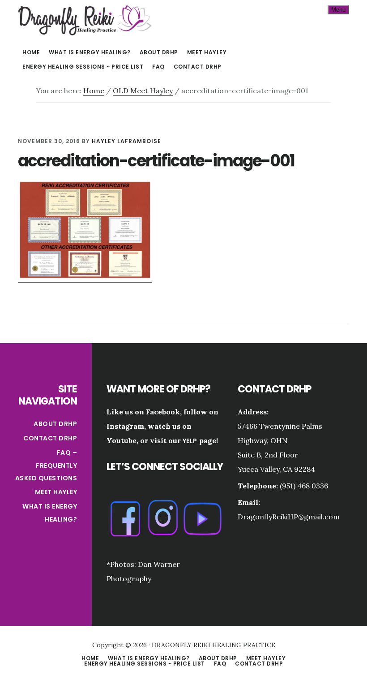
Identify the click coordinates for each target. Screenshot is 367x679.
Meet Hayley (56, 491)
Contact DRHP (50, 438)
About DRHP (55, 423)
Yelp (190, 440)
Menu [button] (338, 9)
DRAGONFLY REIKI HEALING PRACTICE (85, 19)
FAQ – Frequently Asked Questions (46, 465)
